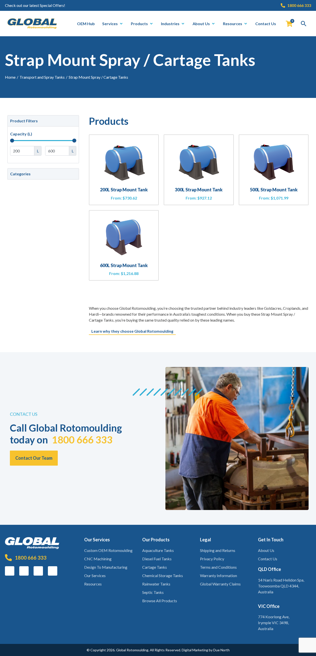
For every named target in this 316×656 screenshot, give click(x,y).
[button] (113, 24)
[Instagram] (24, 571)
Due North (221, 650)
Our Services (95, 575)
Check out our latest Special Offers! (35, 5)
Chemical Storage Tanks (162, 575)
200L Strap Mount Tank (124, 189)
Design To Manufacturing (105, 567)
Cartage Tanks (154, 567)
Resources (93, 584)
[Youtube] (52, 571)
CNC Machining (98, 558)
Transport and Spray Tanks (42, 77)
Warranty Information (218, 575)
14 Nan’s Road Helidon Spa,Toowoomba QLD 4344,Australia (281, 586)
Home (10, 77)
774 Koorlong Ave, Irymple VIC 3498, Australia (273, 622)
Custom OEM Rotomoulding (108, 550)
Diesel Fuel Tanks (157, 558)
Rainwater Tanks (156, 584)
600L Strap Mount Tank (124, 265)
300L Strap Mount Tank (198, 189)
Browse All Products (159, 600)
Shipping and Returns (217, 550)
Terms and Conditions (218, 567)
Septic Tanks (153, 592)
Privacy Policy (212, 558)
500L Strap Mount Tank (273, 189)
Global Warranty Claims (220, 584)
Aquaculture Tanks (158, 550)
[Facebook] (9, 571)
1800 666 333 (82, 440)
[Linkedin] (38, 571)
